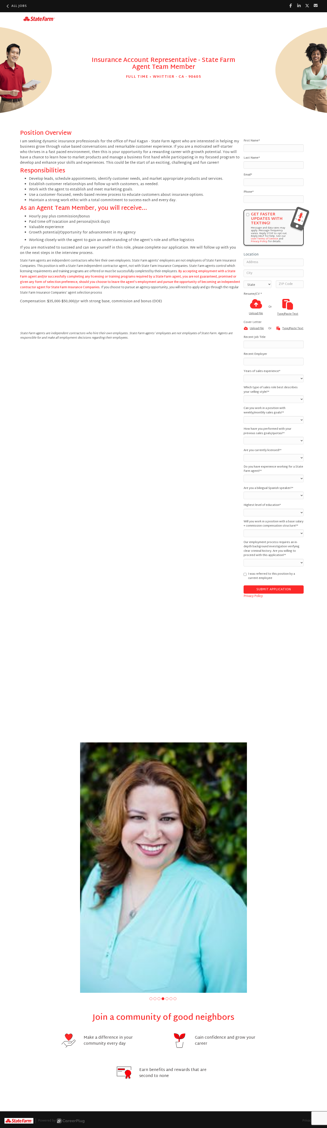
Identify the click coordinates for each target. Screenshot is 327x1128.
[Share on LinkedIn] (299, 6)
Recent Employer (255, 354)
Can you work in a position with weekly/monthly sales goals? (264, 410)
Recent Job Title (255, 337)
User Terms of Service (264, 239)
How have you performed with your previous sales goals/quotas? (267, 431)
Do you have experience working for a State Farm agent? (273, 469)
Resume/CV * (253, 294)
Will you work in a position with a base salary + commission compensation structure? (273, 524)
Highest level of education (262, 505)
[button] (150, 998)
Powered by (47, 1120)
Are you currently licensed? (262, 450)
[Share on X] (307, 6)
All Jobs (19, 6)
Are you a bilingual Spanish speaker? (268, 488)
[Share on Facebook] (290, 6)
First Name (252, 141)
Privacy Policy (259, 241)
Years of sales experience (262, 371)
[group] (163, 867)
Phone (249, 192)
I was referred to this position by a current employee (271, 576)
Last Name (252, 158)
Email (248, 175)
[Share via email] (315, 5)
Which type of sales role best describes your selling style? (271, 390)
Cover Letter (253, 322)
